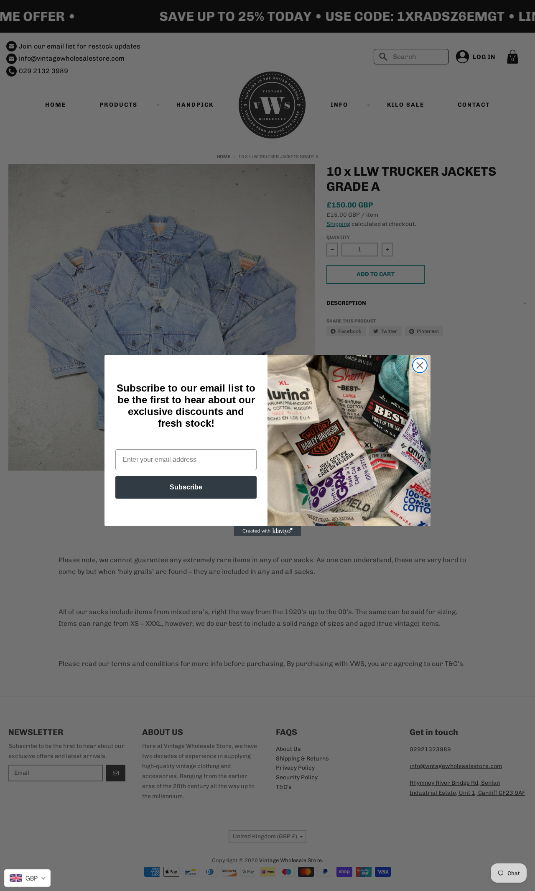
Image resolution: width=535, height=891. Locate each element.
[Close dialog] (420, 365)
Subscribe (186, 487)
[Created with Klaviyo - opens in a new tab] (267, 531)
